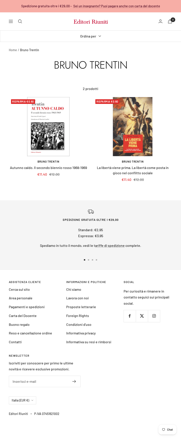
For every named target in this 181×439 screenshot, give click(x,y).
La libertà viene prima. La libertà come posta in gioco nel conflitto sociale (133, 170)
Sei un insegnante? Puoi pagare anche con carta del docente (116, 6)
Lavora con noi (77, 298)
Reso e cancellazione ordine (30, 333)
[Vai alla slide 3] (92, 260)
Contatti (15, 342)
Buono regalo (19, 324)
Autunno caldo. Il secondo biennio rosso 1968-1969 (48, 167)
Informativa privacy (81, 333)
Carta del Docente (23, 315)
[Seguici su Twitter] (142, 316)
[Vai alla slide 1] (84, 260)
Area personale (20, 298)
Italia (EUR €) (20, 400)
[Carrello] (170, 21)
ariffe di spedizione (110, 245)
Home (13, 50)
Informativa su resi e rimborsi (88, 342)
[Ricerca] (20, 21)
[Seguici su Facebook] (130, 316)
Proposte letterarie (81, 307)
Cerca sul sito (19, 289)
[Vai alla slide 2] (88, 260)
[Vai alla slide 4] (96, 260)
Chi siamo (73, 289)
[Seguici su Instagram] (154, 316)
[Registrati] (74, 381)
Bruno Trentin (48, 161)
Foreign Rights (77, 315)
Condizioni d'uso (78, 324)
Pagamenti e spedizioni (27, 307)
